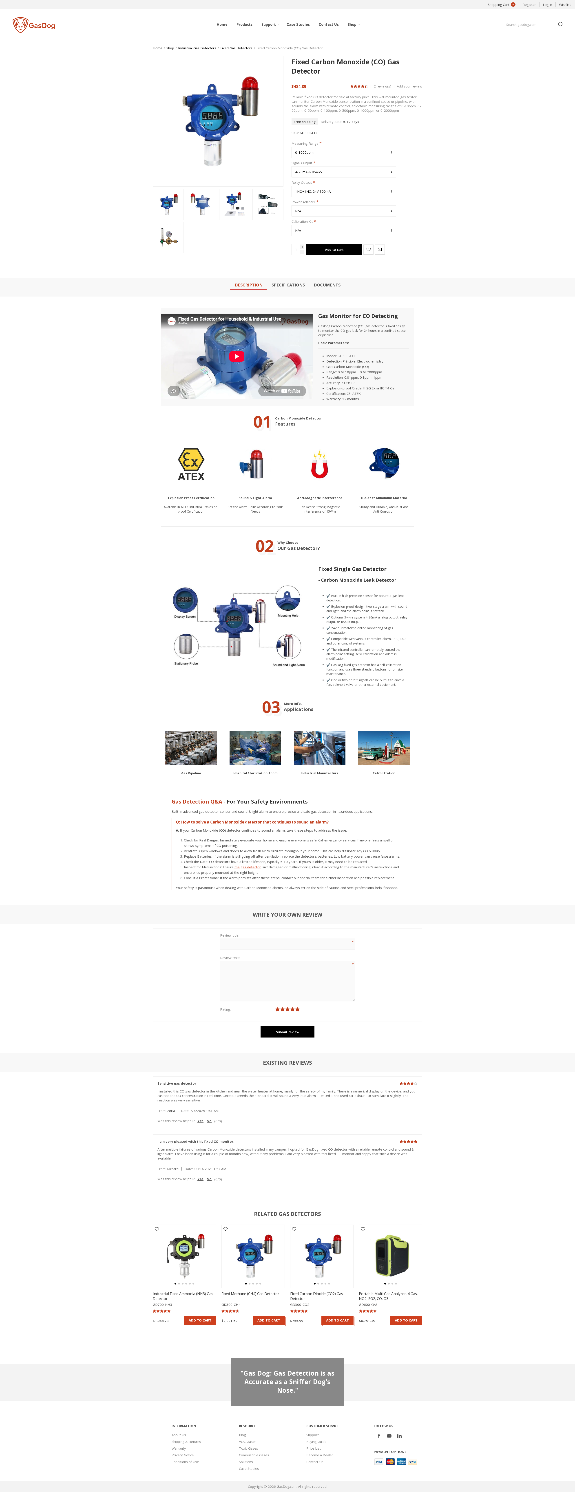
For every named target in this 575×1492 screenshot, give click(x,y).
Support (312, 1435)
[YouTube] (389, 1435)
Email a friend (380, 250)
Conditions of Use (185, 1461)
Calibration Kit (303, 221)
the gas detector (247, 867)
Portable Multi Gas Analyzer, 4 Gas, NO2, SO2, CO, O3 (388, 1296)
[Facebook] (378, 1435)
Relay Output (302, 182)
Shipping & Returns (186, 1441)
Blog (242, 1435)
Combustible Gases (254, 1455)
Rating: (225, 1009)
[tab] (248, 285)
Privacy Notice (183, 1455)
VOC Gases (248, 1441)
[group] (184, 1256)
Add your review (409, 86)
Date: (185, 1110)
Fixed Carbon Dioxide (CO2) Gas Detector (316, 1296)
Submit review (287, 1032)
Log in (547, 4)
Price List (313, 1448)
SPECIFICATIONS (288, 285)
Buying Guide (316, 1441)
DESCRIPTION (249, 285)
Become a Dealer (319, 1455)
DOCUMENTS (327, 285)
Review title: (229, 935)
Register (529, 4)
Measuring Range (305, 143)
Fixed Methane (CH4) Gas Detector (250, 1293)
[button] (175, 1283)
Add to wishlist (368, 250)
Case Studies (249, 1468)
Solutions (246, 1461)
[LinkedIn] (399, 1435)
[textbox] (531, 24)
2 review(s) (382, 86)
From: (161, 1110)
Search (560, 24)
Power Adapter (304, 202)
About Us (179, 1435)
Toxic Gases (248, 1448)
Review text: (230, 957)
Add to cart (334, 249)
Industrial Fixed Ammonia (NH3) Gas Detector (183, 1296)
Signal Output (302, 163)
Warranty (179, 1448)
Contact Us (314, 1461)
